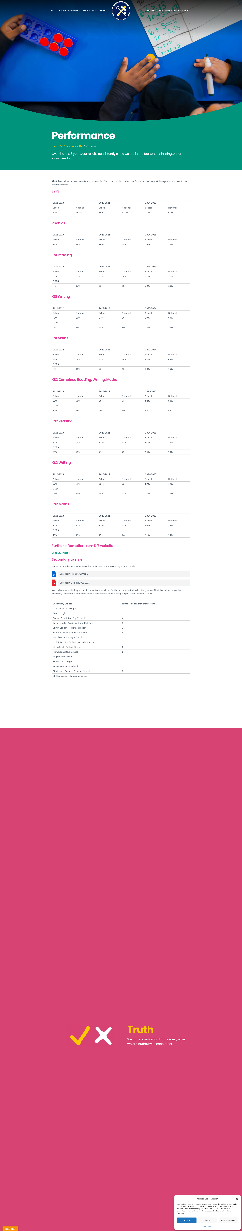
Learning (102, 10)
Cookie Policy (208, 1226)
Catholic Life (88, 10)
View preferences (228, 1220)
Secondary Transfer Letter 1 (74, 573)
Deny (207, 1220)
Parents (151, 10)
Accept (187, 1220)
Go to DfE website (61, 552)
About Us (77, 146)
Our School (64, 146)
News (176, 10)
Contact (186, 10)
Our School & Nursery (67, 10)
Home (55, 146)
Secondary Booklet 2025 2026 (75, 582)
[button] (237, 1198)
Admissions (164, 10)
